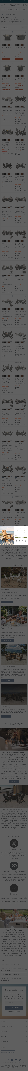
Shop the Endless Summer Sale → (21, 530)
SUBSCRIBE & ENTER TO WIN (21, 537)
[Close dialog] (27, 526)
